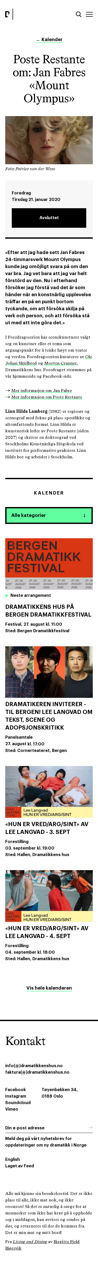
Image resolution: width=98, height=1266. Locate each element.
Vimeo (11, 1109)
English (12, 1159)
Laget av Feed (19, 1166)
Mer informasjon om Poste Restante (46, 397)
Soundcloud (18, 1103)
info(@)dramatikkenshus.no (34, 1066)
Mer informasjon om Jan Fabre (41, 391)
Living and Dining (30, 1242)
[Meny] (89, 14)
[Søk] (79, 14)
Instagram (15, 1096)
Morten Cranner (60, 363)
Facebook (15, 1090)
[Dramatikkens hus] (25, 14)
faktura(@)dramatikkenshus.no (37, 1072)
